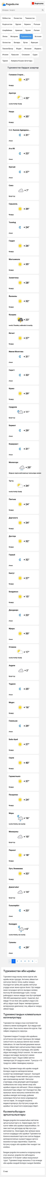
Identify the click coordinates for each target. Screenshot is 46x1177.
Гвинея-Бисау (7, 49)
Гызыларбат (19, 910)
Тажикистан (30, 18)
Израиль (37, 49)
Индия (18, 49)
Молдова (14, 36)
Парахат (19, 855)
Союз (19, 190)
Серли (19, 763)
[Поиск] (42, 10)
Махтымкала (19, 264)
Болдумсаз (19, 597)
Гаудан (19, 246)
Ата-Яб (19, 153)
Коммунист (19, 449)
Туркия (5, 61)
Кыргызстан (7, 24)
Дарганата (19, 523)
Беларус (17, 43)
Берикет (19, 430)
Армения (18, 30)
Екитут (19, 578)
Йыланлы (19, 301)
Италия (5, 55)
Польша (37, 24)
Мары (19, 818)
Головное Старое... (19, 80)
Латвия (37, 30)
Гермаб (19, 560)
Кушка (19, 393)
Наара (19, 117)
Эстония (38, 36)
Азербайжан (7, 30)
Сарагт (19, 375)
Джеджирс (19, 615)
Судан (35, 55)
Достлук (19, 541)
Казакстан (18, 18)
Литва (4, 36)
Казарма (20, 320)
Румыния (15, 55)
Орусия (18, 24)
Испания (27, 49)
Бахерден (19, 929)
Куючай (19, 172)
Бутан (25, 43)
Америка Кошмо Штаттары (21, 61)
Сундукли (19, 412)
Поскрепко (19, 800)
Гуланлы (19, 947)
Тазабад (19, 227)
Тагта (19, 486)
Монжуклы (19, 837)
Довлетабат (19, 892)
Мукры (19, 634)
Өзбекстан (6, 18)
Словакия (26, 55)
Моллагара (25, 467)
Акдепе (19, 670)
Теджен (19, 689)
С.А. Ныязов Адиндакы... (19, 135)
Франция (34, 43)
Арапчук (19, 98)
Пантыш (19, 504)
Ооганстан (6, 43)
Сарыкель (19, 209)
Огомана (19, 652)
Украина (27, 24)
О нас (5, 1171)
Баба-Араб (19, 744)
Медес (19, 707)
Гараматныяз (19, 781)
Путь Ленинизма (19, 874)
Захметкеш (19, 283)
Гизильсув (19, 726)
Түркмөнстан (26, 36)
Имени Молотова (19, 357)
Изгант (19, 338)
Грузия (28, 30)
